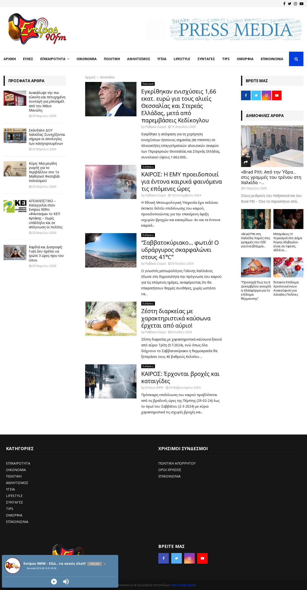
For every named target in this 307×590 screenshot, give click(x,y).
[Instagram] (295, 3)
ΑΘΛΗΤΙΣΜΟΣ (17, 482)
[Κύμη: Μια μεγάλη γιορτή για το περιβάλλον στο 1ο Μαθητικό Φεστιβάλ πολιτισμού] (15, 168)
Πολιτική (112, 58)
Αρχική (10, 58)
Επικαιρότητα (52, 58)
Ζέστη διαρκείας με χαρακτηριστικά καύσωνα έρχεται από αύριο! (176, 318)
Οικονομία (87, 58)
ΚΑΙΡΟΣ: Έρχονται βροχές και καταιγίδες (180, 377)
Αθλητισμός (138, 58)
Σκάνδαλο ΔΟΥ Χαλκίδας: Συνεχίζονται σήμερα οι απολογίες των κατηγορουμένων (47, 137)
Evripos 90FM (154, 387)
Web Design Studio (183, 585)
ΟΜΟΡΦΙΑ (14, 515)
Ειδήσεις (148, 166)
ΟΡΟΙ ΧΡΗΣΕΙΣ (169, 469)
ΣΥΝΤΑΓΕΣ (14, 502)
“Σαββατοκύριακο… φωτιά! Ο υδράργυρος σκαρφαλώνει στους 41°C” (180, 249)
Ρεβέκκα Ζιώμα (155, 127)
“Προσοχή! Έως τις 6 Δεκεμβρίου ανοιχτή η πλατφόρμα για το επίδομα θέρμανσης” (256, 290)
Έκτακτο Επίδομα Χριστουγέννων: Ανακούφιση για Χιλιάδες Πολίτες (286, 288)
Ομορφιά (245, 58)
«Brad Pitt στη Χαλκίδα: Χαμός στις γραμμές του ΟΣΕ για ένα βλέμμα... (255, 240)
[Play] (54, 581)
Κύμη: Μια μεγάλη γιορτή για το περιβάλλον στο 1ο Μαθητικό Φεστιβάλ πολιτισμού (44, 172)
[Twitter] (289, 3)
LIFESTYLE (14, 495)
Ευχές (28, 58)
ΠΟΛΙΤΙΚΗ (14, 476)
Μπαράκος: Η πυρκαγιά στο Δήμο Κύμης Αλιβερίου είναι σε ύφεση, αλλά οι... (287, 242)
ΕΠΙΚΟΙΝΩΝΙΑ (17, 521)
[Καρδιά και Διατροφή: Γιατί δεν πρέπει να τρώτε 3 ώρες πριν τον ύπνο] (15, 252)
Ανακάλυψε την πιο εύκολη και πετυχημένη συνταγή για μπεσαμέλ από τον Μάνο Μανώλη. (47, 101)
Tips (226, 58)
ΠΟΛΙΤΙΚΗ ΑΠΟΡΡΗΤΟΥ (176, 463)
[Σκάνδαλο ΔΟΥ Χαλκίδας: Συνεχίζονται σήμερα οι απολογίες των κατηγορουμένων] (15, 135)
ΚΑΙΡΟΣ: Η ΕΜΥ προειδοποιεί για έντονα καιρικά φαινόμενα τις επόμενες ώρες (181, 181)
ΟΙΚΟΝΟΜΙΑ (16, 469)
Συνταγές (206, 58)
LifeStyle (182, 58)
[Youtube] (301, 3)
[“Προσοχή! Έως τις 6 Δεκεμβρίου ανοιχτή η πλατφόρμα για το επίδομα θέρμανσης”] (256, 267)
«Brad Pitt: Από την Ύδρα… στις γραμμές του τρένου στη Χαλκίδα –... (271, 177)
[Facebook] (284, 3)
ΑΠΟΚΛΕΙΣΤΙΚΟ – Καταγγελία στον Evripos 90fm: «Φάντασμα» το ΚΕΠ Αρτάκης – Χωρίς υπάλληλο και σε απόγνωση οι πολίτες (45, 214)
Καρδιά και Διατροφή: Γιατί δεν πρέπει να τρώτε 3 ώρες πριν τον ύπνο (46, 253)
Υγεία (161, 58)
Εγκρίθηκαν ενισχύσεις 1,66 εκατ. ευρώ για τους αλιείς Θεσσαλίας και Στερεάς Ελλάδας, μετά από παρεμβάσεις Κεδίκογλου (178, 105)
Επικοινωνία (272, 58)
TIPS (9, 508)
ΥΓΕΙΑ (10, 489)
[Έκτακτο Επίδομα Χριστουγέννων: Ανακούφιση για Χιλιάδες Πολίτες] (288, 267)
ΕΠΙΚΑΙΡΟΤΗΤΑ (18, 463)
